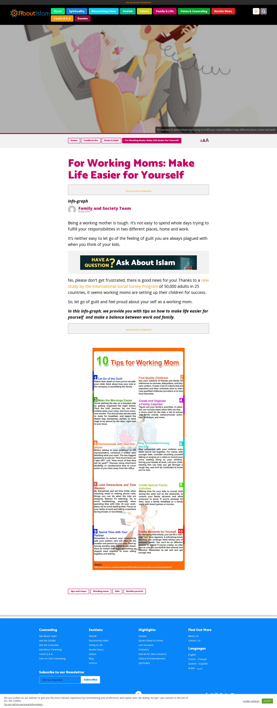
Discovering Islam (104, 11)
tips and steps (78, 591)
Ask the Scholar (47, 640)
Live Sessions (145, 645)
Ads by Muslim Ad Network (138, 2)
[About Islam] (30, 13)
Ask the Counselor (49, 645)
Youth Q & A (62, 18)
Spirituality (76, 11)
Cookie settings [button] (251, 701)
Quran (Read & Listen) (150, 640)
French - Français (197, 659)
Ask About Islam (48, 636)
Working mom (101, 591)
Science (93, 663)
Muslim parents (134, 591)
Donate (83, 18)
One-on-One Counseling (52, 658)
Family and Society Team (104, 208)
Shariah (128, 11)
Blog (91, 658)
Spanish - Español (197, 663)
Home (74, 140)
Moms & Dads (111, 140)
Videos (144, 11)
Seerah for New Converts (152, 654)
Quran (58, 11)
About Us (193, 636)
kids (117, 591)
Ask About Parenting (50, 649)
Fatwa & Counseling (194, 11)
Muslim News (223, 11)
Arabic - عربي (195, 668)
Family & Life (165, 11)
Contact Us (194, 640)
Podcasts (143, 649)
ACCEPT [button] (267, 700)
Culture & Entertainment (151, 658)
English (192, 654)
